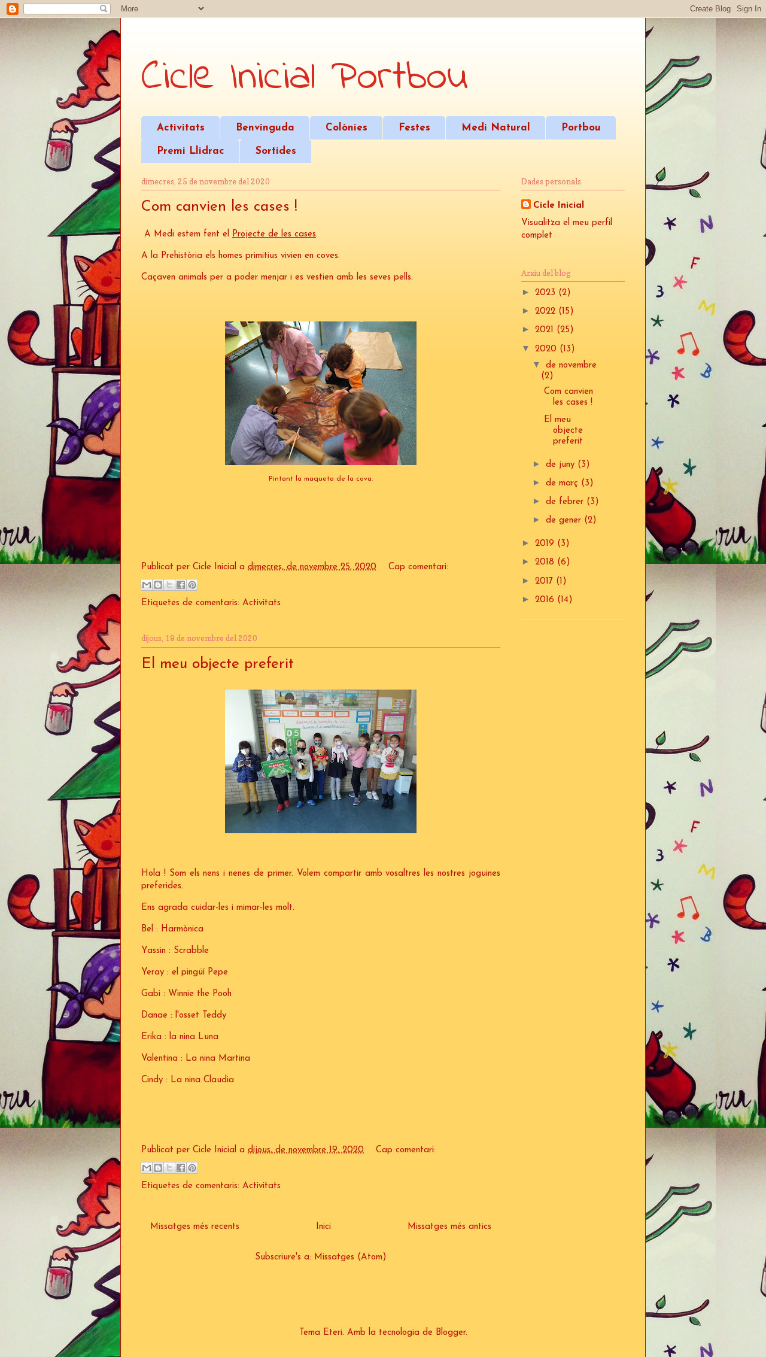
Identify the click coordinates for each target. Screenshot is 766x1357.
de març (563, 483)
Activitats (181, 128)
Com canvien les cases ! (219, 206)
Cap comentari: (418, 567)
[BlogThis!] (158, 585)
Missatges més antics (449, 1226)
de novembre (571, 365)
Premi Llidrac (190, 151)
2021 (546, 330)
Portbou (581, 128)
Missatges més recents (194, 1226)
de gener (565, 520)
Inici (323, 1226)
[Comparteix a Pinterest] (192, 585)
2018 (546, 562)
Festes (414, 128)
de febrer (566, 501)
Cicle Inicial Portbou (304, 77)
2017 (545, 581)
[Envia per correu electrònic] (147, 585)
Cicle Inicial (558, 205)
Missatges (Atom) (350, 1257)
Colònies (346, 128)
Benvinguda (265, 128)
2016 (546, 600)
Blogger (451, 1332)
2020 (547, 349)
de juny (561, 464)
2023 (546, 293)
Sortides (276, 151)
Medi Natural (495, 128)
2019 (546, 543)
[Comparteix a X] (169, 585)
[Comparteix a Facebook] (181, 585)
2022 (546, 311)
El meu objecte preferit (217, 664)
